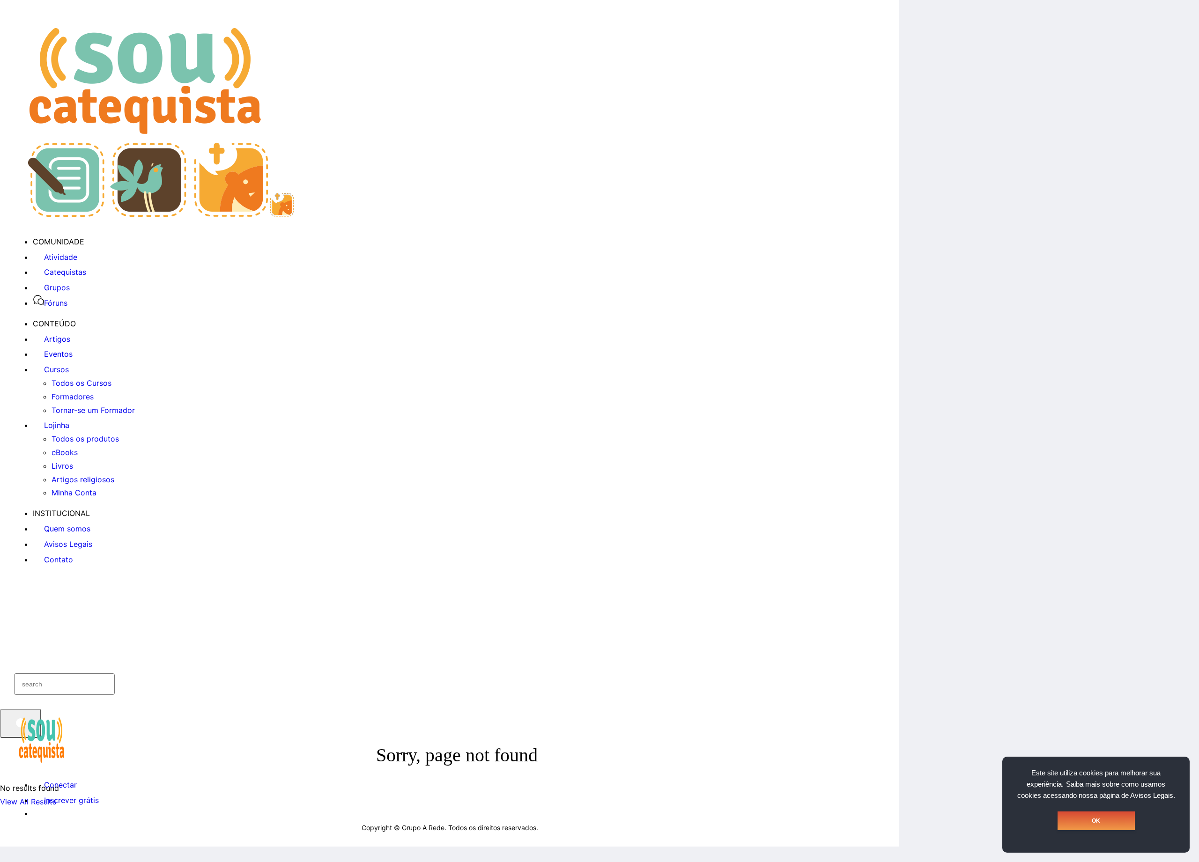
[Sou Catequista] (161, 214)
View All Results (28, 801)
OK (1096, 821)
